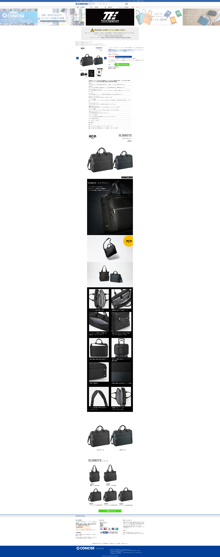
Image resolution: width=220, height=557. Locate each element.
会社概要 (118, 543)
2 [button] (106, 26)
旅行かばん (91, 41)
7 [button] (115, 26)
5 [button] (111, 26)
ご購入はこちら (110, 510)
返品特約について (113, 543)
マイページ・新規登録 (123, 7)
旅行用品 (82, 7)
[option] (62, 17)
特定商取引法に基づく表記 (96, 543)
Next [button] (105, 58)
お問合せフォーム (136, 533)
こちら (127, 527)
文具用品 (96, 7)
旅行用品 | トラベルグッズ (85, 41)
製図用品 (110, 7)
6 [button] (113, 26)
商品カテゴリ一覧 (78, 41)
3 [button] (108, 26)
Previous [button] (77, 58)
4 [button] (110, 26)
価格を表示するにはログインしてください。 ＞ (123, 56)
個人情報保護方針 (105, 543)
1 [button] (104, 26)
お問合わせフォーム (124, 543)
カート (137, 7)
